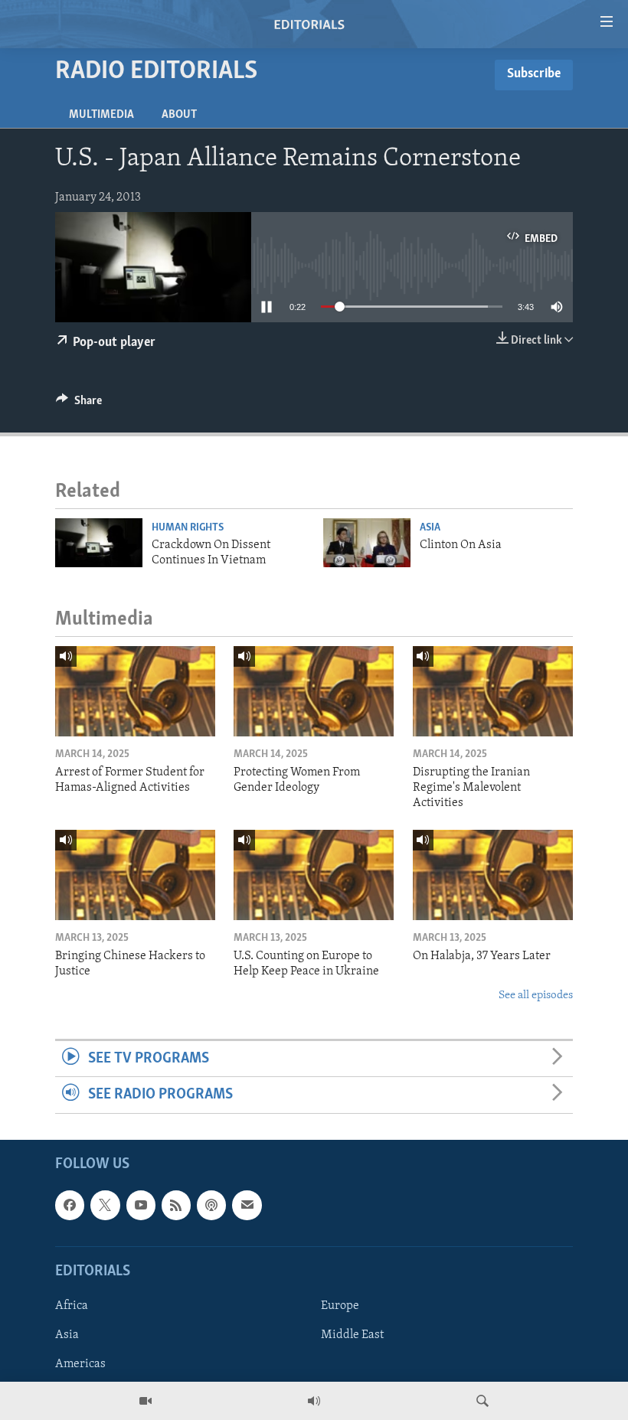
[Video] (145, 1401)
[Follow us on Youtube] (140, 1204)
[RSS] (176, 1204)
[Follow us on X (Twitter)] (104, 1204)
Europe (340, 1306)
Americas (80, 1364)
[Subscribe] (246, 1204)
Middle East (352, 1335)
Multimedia (101, 115)
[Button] (79, 404)
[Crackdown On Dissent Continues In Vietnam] (98, 542)
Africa (71, 1306)
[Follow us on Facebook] (69, 1204)
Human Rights (188, 528)
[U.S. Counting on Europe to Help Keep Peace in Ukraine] (314, 875)
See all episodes (536, 995)
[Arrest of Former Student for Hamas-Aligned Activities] (135, 691)
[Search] (482, 1401)
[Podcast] (211, 1204)
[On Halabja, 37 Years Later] (493, 875)
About (179, 115)
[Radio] (314, 1401)
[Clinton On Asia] (366, 542)
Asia (430, 528)
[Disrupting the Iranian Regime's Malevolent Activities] (493, 691)
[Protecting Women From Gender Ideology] (314, 691)
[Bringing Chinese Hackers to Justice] (135, 875)
